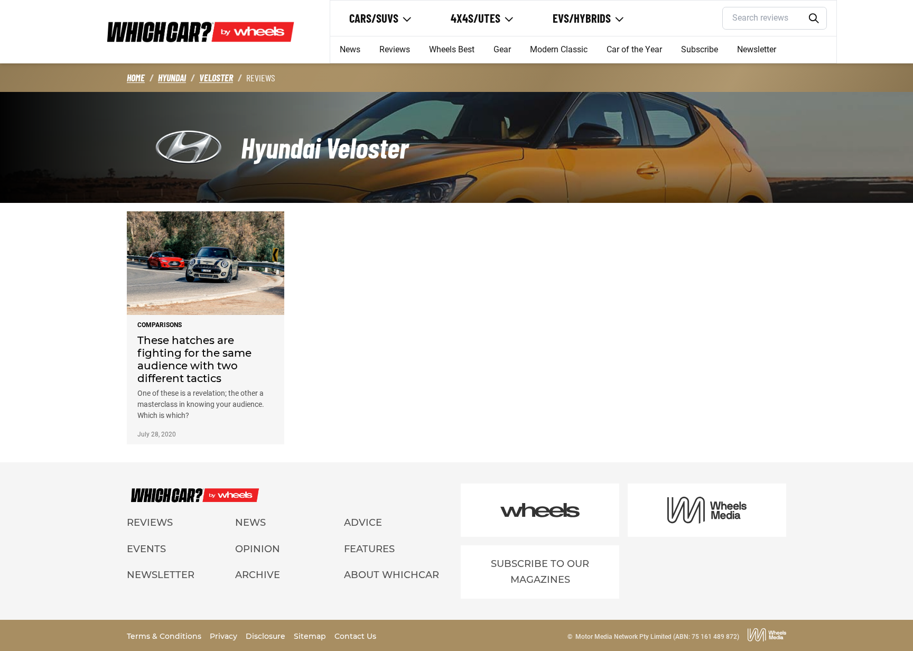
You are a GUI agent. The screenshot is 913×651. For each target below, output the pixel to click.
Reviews (394, 49)
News (350, 49)
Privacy (224, 636)
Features (369, 549)
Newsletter (756, 49)
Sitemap (311, 636)
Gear (502, 49)
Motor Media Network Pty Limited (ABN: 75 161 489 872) (657, 636)
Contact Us (355, 636)
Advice (363, 522)
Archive (257, 575)
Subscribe (699, 49)
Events (146, 549)
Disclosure (266, 636)
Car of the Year (634, 49)
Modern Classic (559, 49)
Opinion (257, 549)
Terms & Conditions (165, 636)
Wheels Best (451, 49)
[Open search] (814, 18)
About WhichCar (391, 575)
